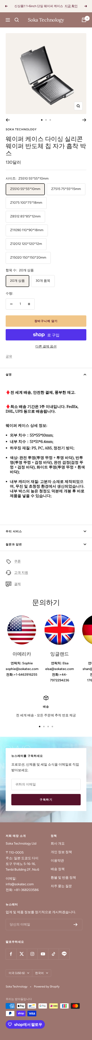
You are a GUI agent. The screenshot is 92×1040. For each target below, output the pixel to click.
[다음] (84, 120)
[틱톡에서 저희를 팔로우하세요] (53, 954)
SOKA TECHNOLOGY (21, 129)
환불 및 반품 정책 (63, 878)
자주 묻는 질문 (61, 886)
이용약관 (57, 861)
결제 (17, 584)
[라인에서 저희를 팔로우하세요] (64, 954)
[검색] (17, 20)
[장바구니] (84, 20)
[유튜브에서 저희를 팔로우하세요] (43, 954)
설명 (9, 374)
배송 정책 (58, 869)
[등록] (76, 924)
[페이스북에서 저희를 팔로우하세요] (11, 954)
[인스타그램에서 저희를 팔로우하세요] (32, 954)
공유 (9, 356)
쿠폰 (17, 561)
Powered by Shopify (46, 986)
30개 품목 (43, 281)
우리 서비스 (14, 531)
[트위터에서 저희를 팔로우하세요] (21, 954)
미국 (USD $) (17, 973)
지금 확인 (71, 6)
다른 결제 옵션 (46, 346)
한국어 (39, 973)
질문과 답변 (14, 544)
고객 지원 (21, 573)
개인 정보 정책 (61, 852)
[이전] (8, 120)
